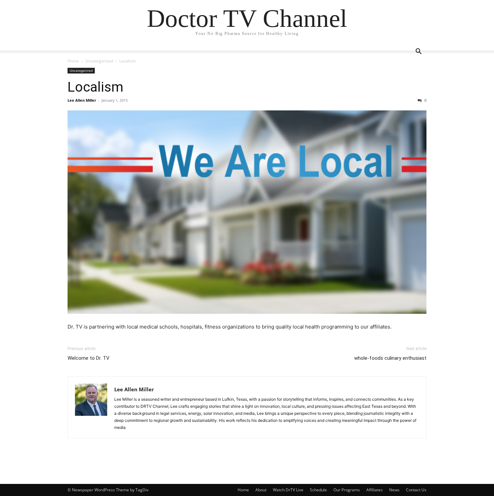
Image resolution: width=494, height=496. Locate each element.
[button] (418, 52)
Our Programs (346, 490)
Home (73, 61)
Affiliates (374, 490)
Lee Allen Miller (82, 100)
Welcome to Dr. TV (89, 358)
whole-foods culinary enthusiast (390, 358)
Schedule (318, 490)
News (394, 490)
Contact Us (416, 490)
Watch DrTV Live (288, 490)
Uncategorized (99, 61)
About (260, 490)
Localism (95, 87)
